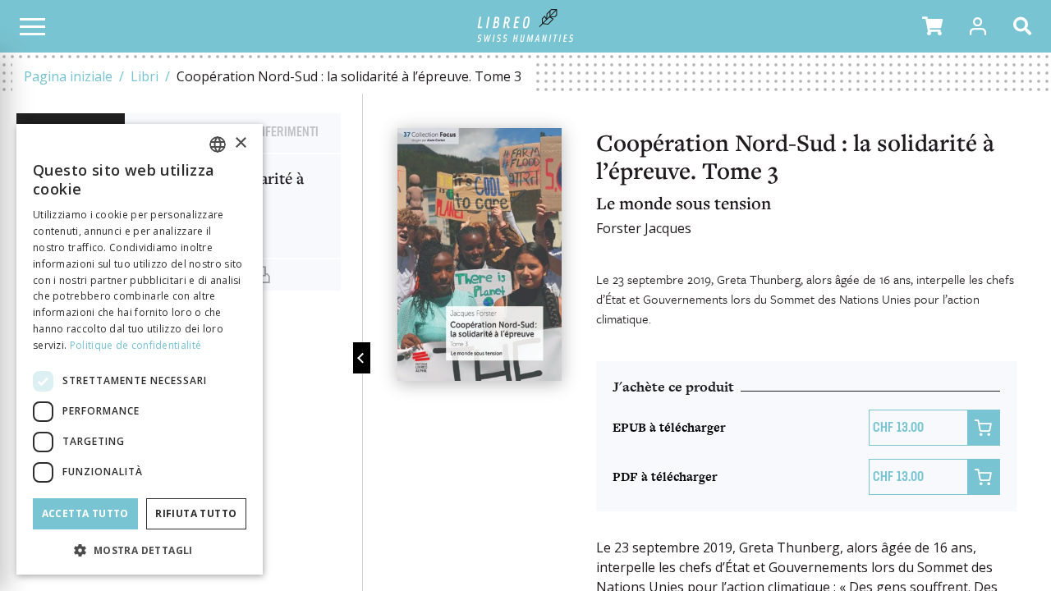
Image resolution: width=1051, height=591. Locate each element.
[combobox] (217, 144)
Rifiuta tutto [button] (195, 513)
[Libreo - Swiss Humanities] (525, 26)
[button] (932, 26)
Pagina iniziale (68, 76)
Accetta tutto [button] (85, 513)
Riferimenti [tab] (287, 133)
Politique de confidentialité (135, 345)
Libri (144, 76)
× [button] (240, 143)
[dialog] (139, 349)
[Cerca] (1025, 26)
